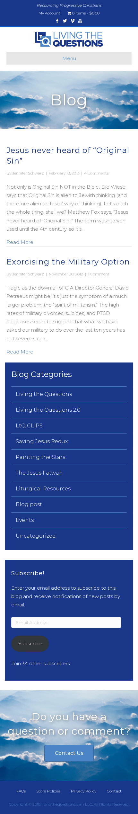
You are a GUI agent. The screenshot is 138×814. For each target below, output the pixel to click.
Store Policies (48, 791)
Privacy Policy (83, 791)
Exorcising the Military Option (68, 261)
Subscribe (30, 643)
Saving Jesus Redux (42, 441)
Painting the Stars (40, 457)
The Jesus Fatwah (39, 473)
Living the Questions (44, 394)
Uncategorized (36, 536)
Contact (114, 791)
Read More (19, 242)
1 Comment (98, 274)
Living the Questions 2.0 (48, 410)
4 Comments (96, 173)
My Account (49, 13)
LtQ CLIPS (29, 426)
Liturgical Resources (43, 489)
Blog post (29, 504)
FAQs (21, 791)
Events (25, 520)
